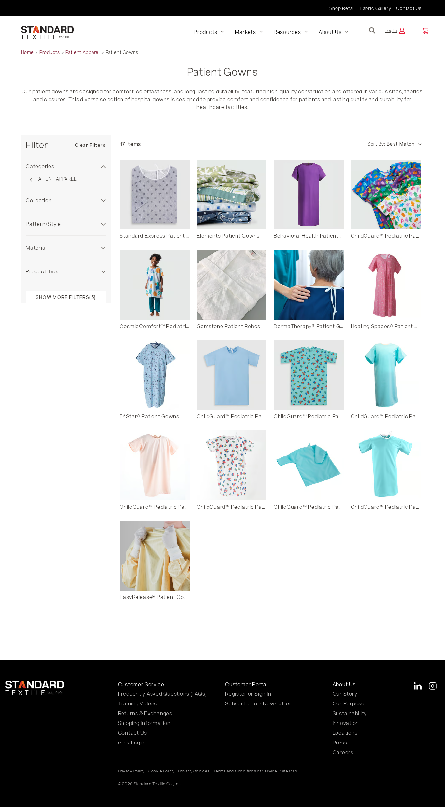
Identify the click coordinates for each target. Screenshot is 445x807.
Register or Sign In (248, 693)
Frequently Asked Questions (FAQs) (162, 693)
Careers (343, 752)
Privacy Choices (193, 770)
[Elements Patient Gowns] (232, 195)
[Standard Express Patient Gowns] (155, 195)
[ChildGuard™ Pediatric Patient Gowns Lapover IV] (155, 465)
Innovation (346, 722)
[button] (395, 30)
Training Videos (137, 703)
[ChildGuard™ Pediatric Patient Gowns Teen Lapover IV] (386, 465)
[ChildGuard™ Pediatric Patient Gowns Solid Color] (232, 375)
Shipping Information (144, 722)
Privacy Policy (131, 770)
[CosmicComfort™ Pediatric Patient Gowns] (155, 285)
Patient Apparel (82, 52)
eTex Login (131, 742)
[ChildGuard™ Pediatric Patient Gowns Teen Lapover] (386, 375)
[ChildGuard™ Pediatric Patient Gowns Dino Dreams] (386, 195)
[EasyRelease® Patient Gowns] (155, 556)
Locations (345, 732)
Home (27, 52)
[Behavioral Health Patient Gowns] (309, 195)
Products (49, 52)
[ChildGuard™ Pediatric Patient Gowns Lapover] (232, 465)
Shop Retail (342, 8)
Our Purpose (349, 703)
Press (340, 742)
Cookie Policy (161, 770)
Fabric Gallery (375, 8)
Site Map (288, 770)
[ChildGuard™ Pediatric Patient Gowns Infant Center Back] (309, 465)
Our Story (345, 693)
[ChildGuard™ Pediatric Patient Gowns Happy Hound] (309, 375)
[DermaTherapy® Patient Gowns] (309, 285)
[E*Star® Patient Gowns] (155, 375)
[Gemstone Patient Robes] (232, 285)
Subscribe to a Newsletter (258, 703)
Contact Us (409, 8)
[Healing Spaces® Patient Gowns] (386, 285)
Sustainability (350, 713)
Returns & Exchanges (145, 713)
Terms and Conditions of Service (245, 770)
